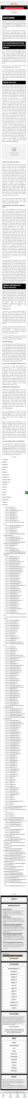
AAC (11, 796)
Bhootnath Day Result (15, 568)
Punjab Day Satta (14, 737)
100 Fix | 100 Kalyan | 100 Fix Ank (17, 522)
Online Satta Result (14, 732)
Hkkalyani (12, 662)
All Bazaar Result (13, 540)
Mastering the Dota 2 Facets (16, 821)
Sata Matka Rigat (14, 745)
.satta (11, 507)
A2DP (11, 798)
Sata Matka (12, 512)
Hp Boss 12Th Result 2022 (15, 665)
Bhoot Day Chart (14, 563)
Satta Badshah (13, 760)
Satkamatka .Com (14, 750)
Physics (13, 993)
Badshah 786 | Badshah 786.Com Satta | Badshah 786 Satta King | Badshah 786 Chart (15, 553)
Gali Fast (12, 652)
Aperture (12, 779)
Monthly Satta (13, 702)
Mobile (13, 991)
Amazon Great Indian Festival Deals (14, 8)
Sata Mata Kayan (14, 742)
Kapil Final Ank (13, 673)
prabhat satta (5, 499)
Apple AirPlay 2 (13, 774)
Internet (13, 988)
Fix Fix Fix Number (14, 625)
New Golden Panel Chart (15, 723)
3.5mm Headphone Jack (15, 801)
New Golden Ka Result (15, 722)
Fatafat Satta (13, 612)
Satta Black (12, 764)
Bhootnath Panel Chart (15, 571)
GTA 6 (11, 816)
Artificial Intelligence (13, 968)
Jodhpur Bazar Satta (14, 672)
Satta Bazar (12, 762)
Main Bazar (12, 688)
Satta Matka (7, 448)
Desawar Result (13, 607)
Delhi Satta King (13, 598)
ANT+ (11, 782)
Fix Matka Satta (13, 638)
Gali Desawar (13, 650)
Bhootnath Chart (14, 565)
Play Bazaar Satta (14, 733)
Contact (14, 1065)
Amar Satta (12, 545)
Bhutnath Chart (13, 576)
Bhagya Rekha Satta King (16, 561)
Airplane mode (13, 792)
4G (10, 804)
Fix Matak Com (13, 637)
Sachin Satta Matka (14, 740)
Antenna (12, 781)
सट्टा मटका (16, 141)
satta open (4, 484)
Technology (13, 1002)
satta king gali (5, 474)
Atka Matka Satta (14, 550)
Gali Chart (12, 648)
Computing (13, 971)
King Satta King (13, 678)
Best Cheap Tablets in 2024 (16, 852)
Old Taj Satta (13, 730)
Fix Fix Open (12, 630)
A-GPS (11, 799)
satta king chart (6, 482)
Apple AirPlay (13, 776)
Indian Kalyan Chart (14, 668)
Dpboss (19, 52)
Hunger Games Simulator (16, 829)
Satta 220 (12, 755)
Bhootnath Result (14, 573)
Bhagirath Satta (13, 560)
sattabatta (4, 472)
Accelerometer (13, 794)
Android (11, 784)
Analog (11, 786)
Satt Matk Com (13, 752)
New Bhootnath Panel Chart (16, 713)
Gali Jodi (12, 653)
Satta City (12, 767)
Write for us (12, 518)
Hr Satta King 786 (14, 667)
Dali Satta (12, 508)
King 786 (12, 677)
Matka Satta (5, 464)
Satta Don (12, 772)
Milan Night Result (14, 697)
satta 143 (4, 489)
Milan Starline (13, 700)
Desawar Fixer (13, 605)
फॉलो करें (10, 1097)
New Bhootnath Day (14, 710)
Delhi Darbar (13, 593)
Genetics (13, 982)
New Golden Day (14, 720)
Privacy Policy (13, 520)
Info (13, 985)
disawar (4, 494)
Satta (10, 1092)
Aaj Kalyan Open (14, 537)
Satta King (4, 462)
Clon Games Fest (14, 830)
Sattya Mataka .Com (15, 510)
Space (13, 999)
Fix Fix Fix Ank (13, 623)
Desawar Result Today (15, 608)
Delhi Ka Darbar (13, 597)
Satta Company (13, 769)
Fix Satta (12, 640)
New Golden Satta (14, 727)
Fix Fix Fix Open (13, 626)
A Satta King (13, 532)
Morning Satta (13, 704)
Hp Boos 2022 (13, 663)
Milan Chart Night (14, 693)
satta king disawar (6, 479)
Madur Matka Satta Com (16, 687)
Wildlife (13, 1008)
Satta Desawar (13, 770)
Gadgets (13, 977)
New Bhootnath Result (15, 715)
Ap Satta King (13, 548)
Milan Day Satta (13, 695)
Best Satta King (13, 558)
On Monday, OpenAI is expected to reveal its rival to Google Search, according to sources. (13, 925)
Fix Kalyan (12, 635)
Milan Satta (12, 699)
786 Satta (12, 530)
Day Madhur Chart (14, 588)
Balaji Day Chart (13, 556)
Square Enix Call (13, 832)
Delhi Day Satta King (14, 595)
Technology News (14, 1045)
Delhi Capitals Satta (14, 592)
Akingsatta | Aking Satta (15, 538)
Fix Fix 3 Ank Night (14, 620)
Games (13, 979)
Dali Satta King (13, 587)
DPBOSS (4, 469)
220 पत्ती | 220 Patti (14, 527)
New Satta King (13, 728)
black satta (4, 502)
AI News (14, 1042)
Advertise (12, 513)
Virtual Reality (13, 1005)
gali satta (4, 492)
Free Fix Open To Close (15, 642)
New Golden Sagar (14, 725)
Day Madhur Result (14, 590)
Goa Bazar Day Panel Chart (16, 657)
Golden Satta (13, 658)
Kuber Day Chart (14, 680)
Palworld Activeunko (14, 824)
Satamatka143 (13, 747)
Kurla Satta (12, 683)
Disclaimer (14, 1068)
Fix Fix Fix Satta (13, 628)
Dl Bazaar (12, 610)
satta (9, 67)
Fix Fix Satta (12, 632)
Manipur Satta (13, 692)
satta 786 (4, 487)
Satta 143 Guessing (14, 754)
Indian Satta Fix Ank (14, 670)
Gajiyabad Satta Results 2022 (17, 643)
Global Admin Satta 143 (15, 655)
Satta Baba (12, 759)
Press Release (13, 517)
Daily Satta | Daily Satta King (16, 585)
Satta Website (9, 408)
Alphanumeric (13, 789)
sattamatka (18, 25)
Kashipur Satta (13, 675)
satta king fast (5, 477)
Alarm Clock (13, 791)
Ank (11, 547)
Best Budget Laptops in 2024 (16, 885)
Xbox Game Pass (14, 837)
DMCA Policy (14, 1070)
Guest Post (12, 515)
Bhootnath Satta (14, 575)
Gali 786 (12, 646)
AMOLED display (13, 787)
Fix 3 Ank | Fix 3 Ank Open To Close (18, 613)
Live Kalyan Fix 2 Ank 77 (15, 685)
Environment (13, 974)
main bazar (4, 504)
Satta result (5, 467)
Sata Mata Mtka (13, 744)
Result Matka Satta (14, 738)
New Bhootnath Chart (15, 708)
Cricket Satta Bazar (14, 583)
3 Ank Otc (12, 528)
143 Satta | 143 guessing (15, 525)
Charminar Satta (14, 578)
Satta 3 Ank (12, 757)
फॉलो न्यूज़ (17, 1097)
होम (3, 1097)
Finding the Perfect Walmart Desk (18, 882)
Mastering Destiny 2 (14, 822)
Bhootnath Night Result (15, 570)
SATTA (16, 1091)
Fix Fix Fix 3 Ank (13, 621)
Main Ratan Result (14, 690)
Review (14, 1051)
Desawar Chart (13, 603)
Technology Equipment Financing (13, 942)
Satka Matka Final (14, 749)
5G (10, 803)
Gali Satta (8, 23)
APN (11, 777)
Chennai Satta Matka (15, 581)
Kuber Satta (12, 682)
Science (13, 996)
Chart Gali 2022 (13, 580)
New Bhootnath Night (15, 712)
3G (10, 812)
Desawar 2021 (13, 602)
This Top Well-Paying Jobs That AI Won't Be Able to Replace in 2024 (13, 934)
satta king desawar (6, 497)
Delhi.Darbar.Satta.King (15, 600)
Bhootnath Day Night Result (16, 566)
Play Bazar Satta (13, 735)
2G (10, 814)
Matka (9, 414)
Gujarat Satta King (14, 660)
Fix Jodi (11, 633)
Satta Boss (12, 765)
